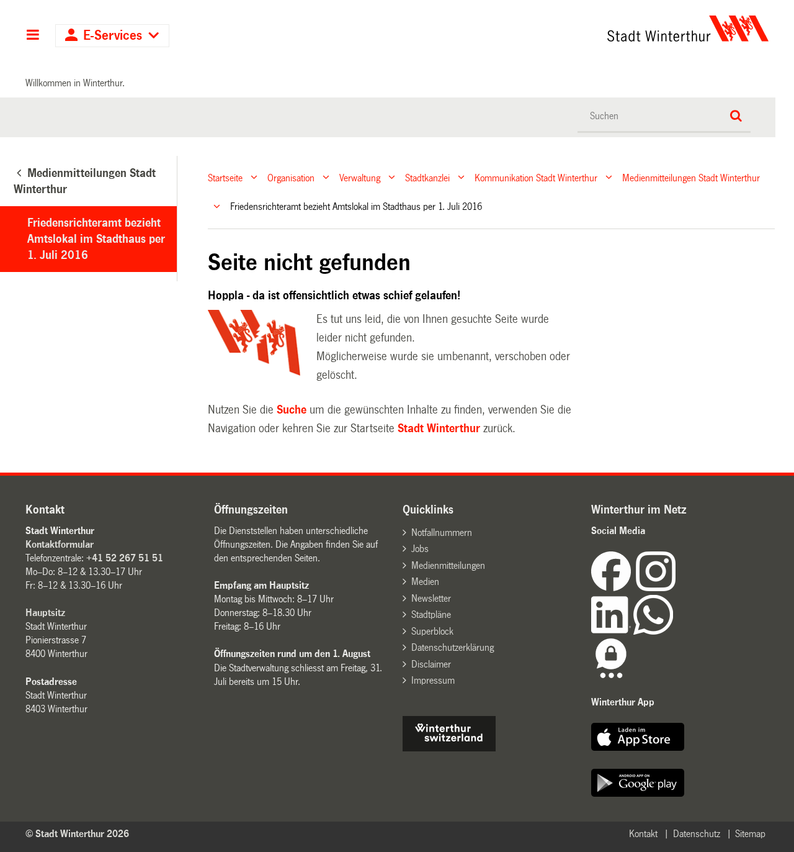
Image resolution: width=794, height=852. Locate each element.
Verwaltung (359, 177)
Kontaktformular (59, 544)
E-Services (112, 36)
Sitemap (750, 833)
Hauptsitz (45, 612)
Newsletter (431, 598)
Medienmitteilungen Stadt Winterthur (691, 177)
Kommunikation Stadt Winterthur (536, 177)
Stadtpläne (431, 614)
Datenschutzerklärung (452, 647)
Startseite (225, 177)
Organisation (290, 177)
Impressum (433, 680)
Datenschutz (696, 833)
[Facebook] (613, 587)
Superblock (432, 631)
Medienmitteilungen (448, 565)
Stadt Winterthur (439, 428)
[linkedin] (612, 631)
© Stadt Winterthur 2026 (77, 833)
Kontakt (643, 833)
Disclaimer (431, 664)
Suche (291, 410)
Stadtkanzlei (427, 177)
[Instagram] (656, 587)
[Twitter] (677, 587)
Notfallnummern (441, 532)
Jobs (420, 548)
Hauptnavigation (32, 36)
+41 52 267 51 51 (124, 558)
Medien (425, 581)
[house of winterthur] (449, 748)
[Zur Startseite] (572, 29)
